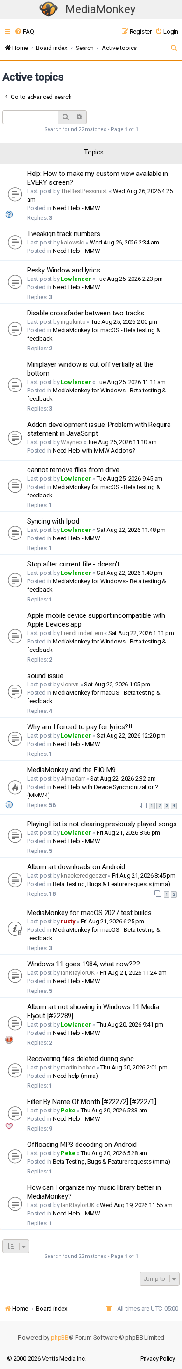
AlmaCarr (72, 778)
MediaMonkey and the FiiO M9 (71, 770)
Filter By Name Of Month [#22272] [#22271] (91, 1101)
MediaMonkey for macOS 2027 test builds (89, 912)
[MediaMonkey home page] (48, 9)
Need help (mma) (75, 1075)
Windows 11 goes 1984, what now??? (83, 964)
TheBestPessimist (84, 191)
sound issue (45, 675)
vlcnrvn (70, 684)
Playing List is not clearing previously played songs (102, 824)
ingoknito (73, 321)
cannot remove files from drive (73, 470)
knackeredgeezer (83, 875)
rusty (68, 921)
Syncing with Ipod (53, 521)
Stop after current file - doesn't (73, 564)
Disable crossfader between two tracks (85, 313)
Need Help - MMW (76, 207)
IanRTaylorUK (78, 972)
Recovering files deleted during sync (80, 1059)
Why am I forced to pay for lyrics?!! (79, 727)
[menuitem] (24, 31)
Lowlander (76, 278)
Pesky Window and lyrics (63, 270)
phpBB (60, 1337)
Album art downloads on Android (76, 867)
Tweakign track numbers (63, 234)
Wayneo (71, 442)
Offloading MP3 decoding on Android (82, 1144)
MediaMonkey (100, 9)
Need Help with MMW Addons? (94, 450)
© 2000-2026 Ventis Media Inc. (46, 1358)
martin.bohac (78, 1067)
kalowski (72, 242)
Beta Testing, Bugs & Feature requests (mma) (111, 883)
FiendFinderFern (82, 632)
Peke (68, 1110)
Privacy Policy (157, 1358)
